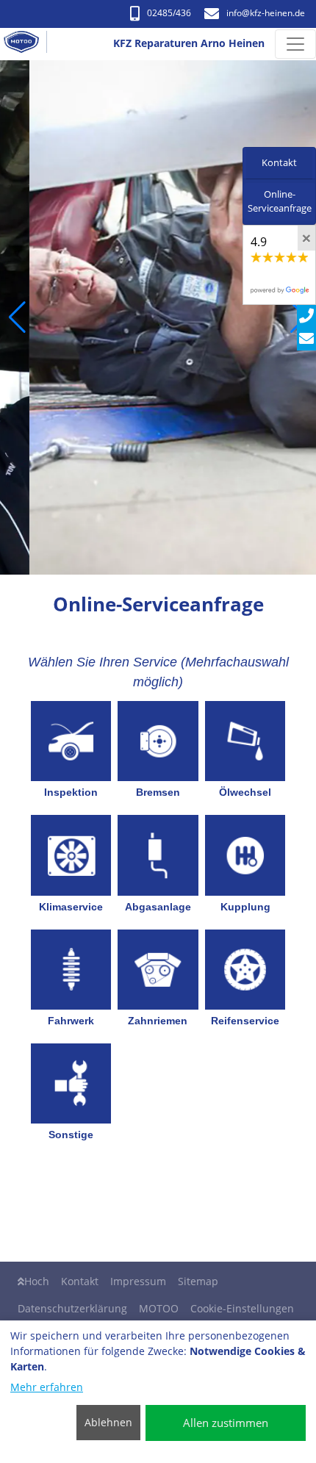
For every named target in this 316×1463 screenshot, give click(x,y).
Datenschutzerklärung (72, 1308)
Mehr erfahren (46, 1387)
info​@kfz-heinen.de (265, 13)
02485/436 (169, 13)
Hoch (36, 1281)
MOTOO (159, 1308)
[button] (17, 317)
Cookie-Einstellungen (242, 1308)
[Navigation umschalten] (295, 44)
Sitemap (198, 1281)
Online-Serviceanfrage (280, 201)
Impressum (138, 1281)
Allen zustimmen (225, 1422)
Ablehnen (108, 1422)
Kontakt (79, 1281)
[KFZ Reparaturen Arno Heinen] (27, 44)
